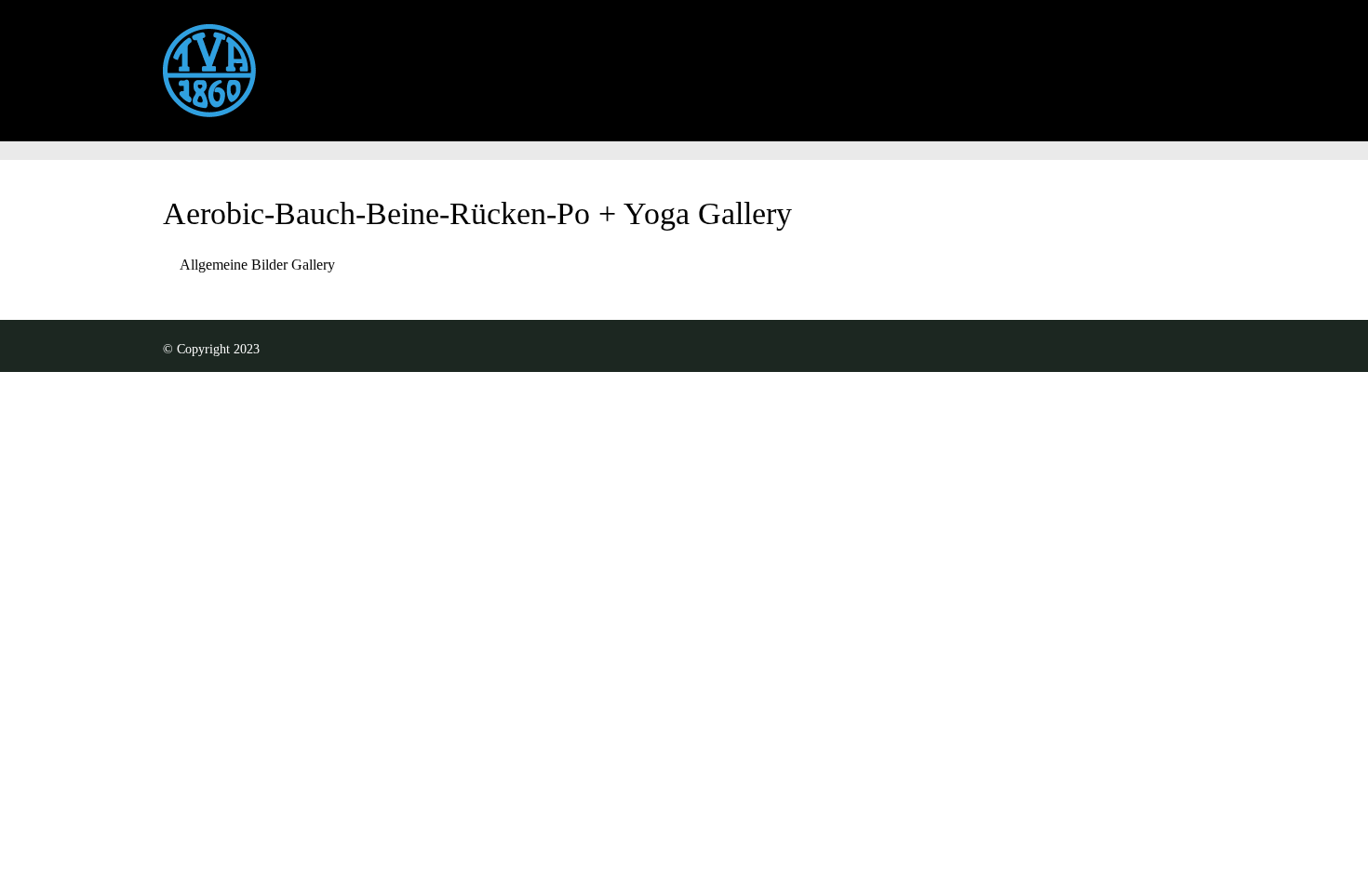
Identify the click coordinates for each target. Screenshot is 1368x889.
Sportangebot (620, 61)
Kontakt (732, 61)
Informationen (486, 61)
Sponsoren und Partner (1093, 61)
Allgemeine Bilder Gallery (257, 264)
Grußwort (365, 61)
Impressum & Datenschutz (889, 61)
